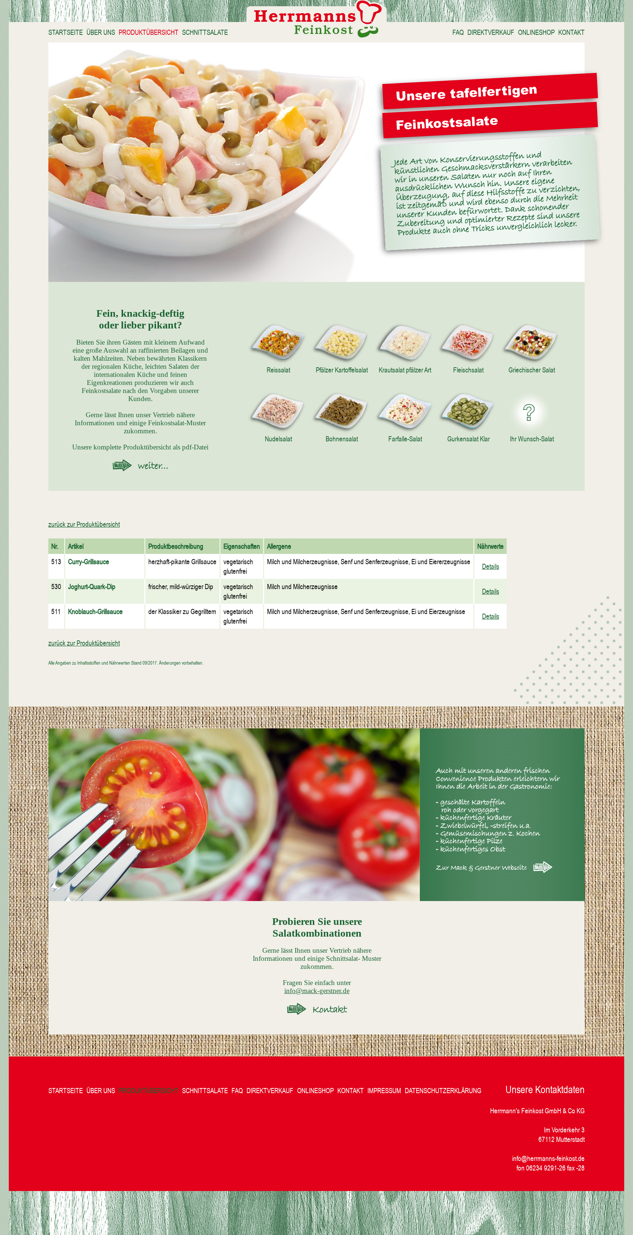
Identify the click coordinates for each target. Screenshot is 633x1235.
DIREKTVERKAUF (490, 32)
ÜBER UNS (100, 32)
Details (490, 566)
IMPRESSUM (384, 1090)
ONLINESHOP (536, 32)
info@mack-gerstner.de (316, 991)
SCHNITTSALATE (205, 32)
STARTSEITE (65, 32)
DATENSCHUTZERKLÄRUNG (443, 1090)
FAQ (458, 32)
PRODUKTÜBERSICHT (148, 32)
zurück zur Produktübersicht (84, 524)
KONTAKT (571, 32)
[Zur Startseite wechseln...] (316, 35)
